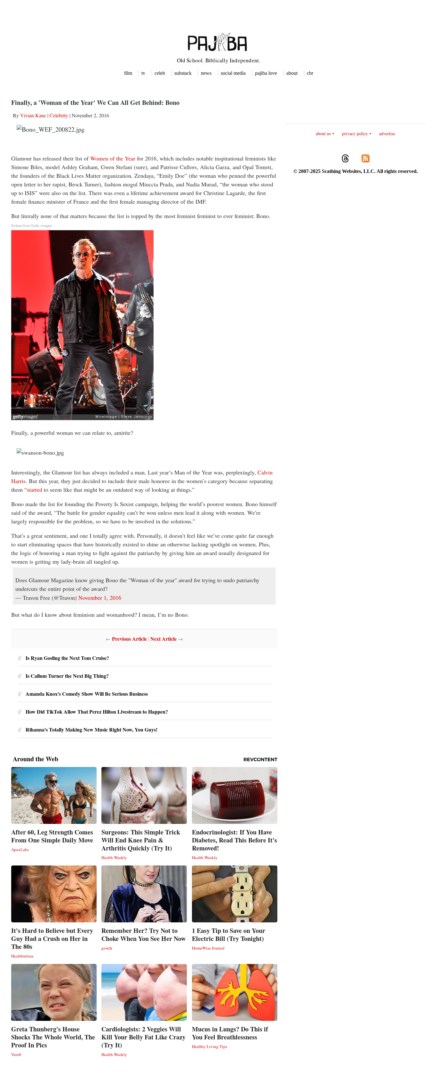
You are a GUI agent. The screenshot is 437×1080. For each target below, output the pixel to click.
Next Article (163, 638)
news (206, 73)
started (34, 489)
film (128, 73)
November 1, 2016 (99, 597)
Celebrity (59, 115)
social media (233, 73)
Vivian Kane (33, 115)
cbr (310, 73)
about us (323, 133)
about (292, 73)
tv (143, 73)
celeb (160, 73)
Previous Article (129, 638)
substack (183, 73)
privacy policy (355, 133)
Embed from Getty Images (31, 225)
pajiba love (266, 73)
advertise (387, 133)
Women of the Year (112, 158)
